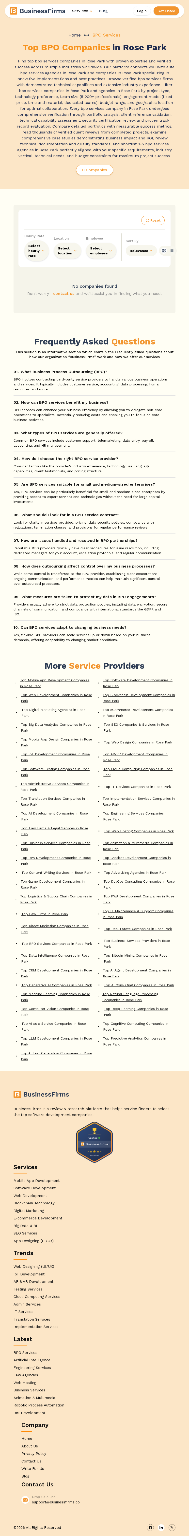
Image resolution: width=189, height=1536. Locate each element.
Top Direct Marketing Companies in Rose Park (55, 929)
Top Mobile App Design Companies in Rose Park (56, 742)
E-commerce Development (38, 1218)
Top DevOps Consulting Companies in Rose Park (139, 884)
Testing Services (28, 1289)
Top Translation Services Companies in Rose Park (53, 801)
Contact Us (31, 1461)
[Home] (38, 11)
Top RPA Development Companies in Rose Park (56, 861)
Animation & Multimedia (34, 1398)
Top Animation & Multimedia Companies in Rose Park (138, 846)
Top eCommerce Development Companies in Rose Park (138, 713)
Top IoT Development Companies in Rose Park (55, 757)
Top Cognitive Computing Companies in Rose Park (135, 1026)
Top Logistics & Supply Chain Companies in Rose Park (56, 899)
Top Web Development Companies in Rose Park (56, 698)
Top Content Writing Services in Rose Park (56, 872)
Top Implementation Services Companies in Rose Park (139, 801)
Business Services (29, 1390)
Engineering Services (32, 1367)
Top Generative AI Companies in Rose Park (56, 985)
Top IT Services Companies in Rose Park (137, 787)
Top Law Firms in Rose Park (44, 914)
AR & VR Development (33, 1281)
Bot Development (29, 1413)
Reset (155, 220)
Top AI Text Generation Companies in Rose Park (56, 1056)
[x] (172, 1527)
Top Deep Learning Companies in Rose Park (136, 1012)
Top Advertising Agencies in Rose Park (135, 872)
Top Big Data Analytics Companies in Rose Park (56, 727)
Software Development (35, 1188)
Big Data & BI (25, 1226)
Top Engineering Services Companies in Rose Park (135, 816)
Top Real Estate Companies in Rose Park (138, 929)
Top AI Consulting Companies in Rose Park (139, 985)
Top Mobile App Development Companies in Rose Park (54, 683)
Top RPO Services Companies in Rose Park (56, 944)
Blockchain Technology (34, 1203)
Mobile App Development (37, 1180)
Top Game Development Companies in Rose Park (53, 884)
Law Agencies (26, 1375)
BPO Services (25, 1352)
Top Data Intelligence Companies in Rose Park (55, 958)
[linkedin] (161, 1527)
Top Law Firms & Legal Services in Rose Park (54, 831)
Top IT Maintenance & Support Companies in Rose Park (138, 914)
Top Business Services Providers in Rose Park (137, 943)
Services (80, 10)
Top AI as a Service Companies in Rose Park (53, 1026)
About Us (29, 1446)
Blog (103, 10)
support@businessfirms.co (56, 1502)
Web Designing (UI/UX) (34, 1266)
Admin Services (27, 1304)
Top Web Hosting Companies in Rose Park (139, 831)
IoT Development (29, 1274)
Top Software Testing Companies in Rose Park (55, 772)
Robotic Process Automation (39, 1405)
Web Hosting (25, 1383)
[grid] (164, 251)
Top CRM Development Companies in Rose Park (56, 973)
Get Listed (166, 11)
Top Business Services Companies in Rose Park (55, 846)
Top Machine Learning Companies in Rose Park (55, 997)
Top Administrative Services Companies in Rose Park (54, 787)
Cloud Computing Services (37, 1296)
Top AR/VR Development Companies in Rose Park (135, 757)
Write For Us (32, 1468)
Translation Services (32, 1319)
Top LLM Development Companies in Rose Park (56, 1041)
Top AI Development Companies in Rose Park (54, 816)
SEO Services (25, 1233)
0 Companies (94, 170)
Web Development (30, 1196)
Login (142, 11)
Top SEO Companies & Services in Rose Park (136, 727)
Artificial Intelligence (32, 1360)
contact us (64, 293)
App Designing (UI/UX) (34, 1241)
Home (74, 35)
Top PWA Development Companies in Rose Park (138, 899)
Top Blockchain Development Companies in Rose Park (139, 698)
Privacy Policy (33, 1453)
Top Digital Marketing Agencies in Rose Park (53, 713)
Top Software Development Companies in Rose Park (138, 683)
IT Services (23, 1311)
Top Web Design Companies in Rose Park (138, 742)
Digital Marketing (29, 1211)
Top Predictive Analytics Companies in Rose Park (134, 1041)
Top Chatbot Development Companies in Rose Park (137, 861)
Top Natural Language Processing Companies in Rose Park (130, 997)
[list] (172, 251)
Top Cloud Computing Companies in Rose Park (138, 772)
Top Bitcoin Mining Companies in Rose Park (135, 958)
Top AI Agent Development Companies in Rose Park (137, 973)
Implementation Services (36, 1327)
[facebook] (150, 1527)
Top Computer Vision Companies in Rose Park (55, 1012)
